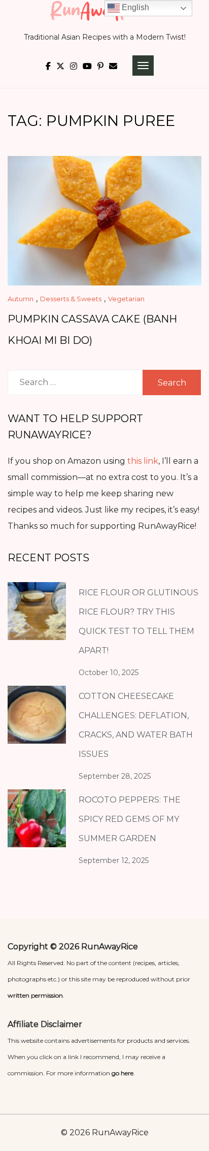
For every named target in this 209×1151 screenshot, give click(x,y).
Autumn (20, 299)
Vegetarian (126, 299)
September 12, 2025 (114, 860)
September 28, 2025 (115, 776)
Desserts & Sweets (70, 299)
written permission (35, 995)
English (134, 7)
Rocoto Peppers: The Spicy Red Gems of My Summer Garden (130, 819)
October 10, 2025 (108, 672)
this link (142, 461)
